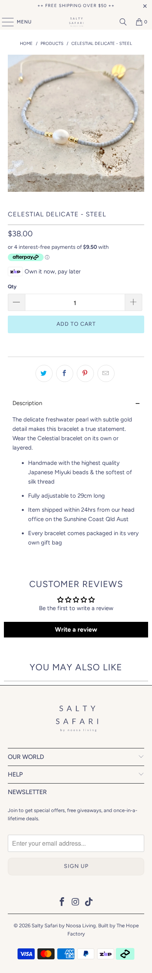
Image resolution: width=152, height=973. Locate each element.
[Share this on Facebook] (64, 373)
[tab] (76, 403)
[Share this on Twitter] (44, 373)
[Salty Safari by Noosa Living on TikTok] (89, 902)
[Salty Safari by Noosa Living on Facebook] (62, 902)
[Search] (123, 22)
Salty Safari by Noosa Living (64, 925)
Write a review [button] (76, 629)
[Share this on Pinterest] (85, 373)
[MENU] (4, 22)
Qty (12, 286)
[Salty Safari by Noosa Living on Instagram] (75, 902)
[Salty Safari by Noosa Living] (76, 22)
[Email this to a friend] (106, 373)
